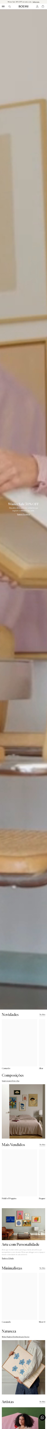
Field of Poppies (9, 1199)
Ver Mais (42, 1014)
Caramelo (6, 1322)
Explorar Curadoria (23, 514)
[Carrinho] (43, 6)
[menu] (3, 6)
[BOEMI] (23, 1111)
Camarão (6, 1068)
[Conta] (37, 6)
